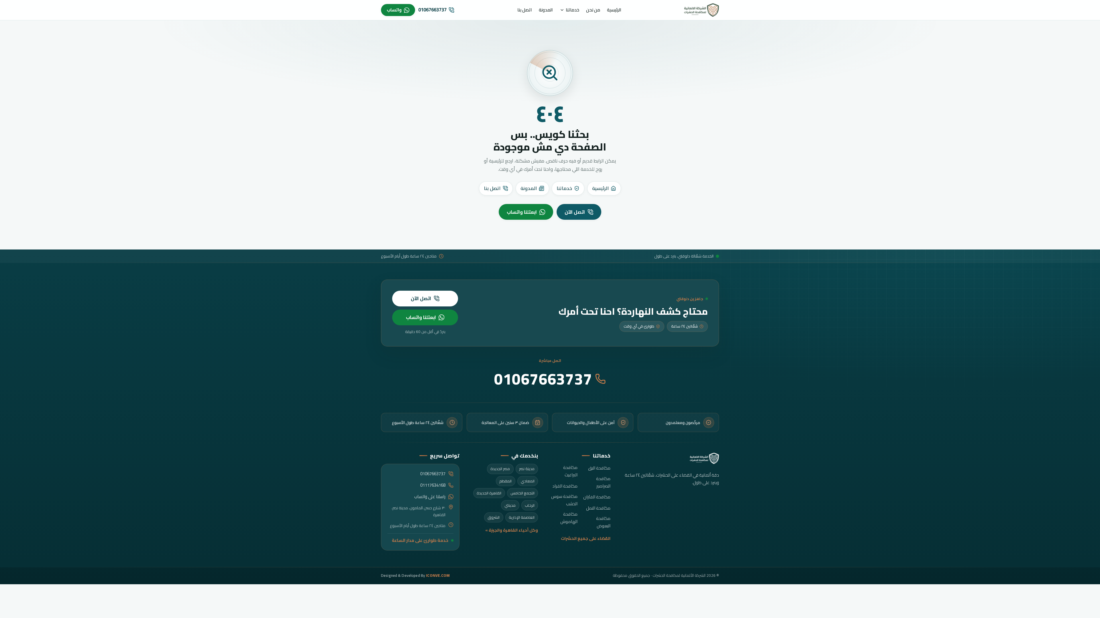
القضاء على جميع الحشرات (585, 538)
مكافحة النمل (598, 508)
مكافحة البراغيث (570, 471)
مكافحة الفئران (596, 497)
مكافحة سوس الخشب (564, 500)
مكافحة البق (599, 468)
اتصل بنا (524, 10)
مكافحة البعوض (603, 522)
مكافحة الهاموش (569, 517)
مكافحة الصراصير (603, 482)
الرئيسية (614, 10)
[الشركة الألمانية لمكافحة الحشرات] (701, 10)
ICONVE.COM (438, 575)
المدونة (546, 10)
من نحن (593, 10)
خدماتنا (572, 10)
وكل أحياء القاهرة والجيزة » (511, 530)
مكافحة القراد (565, 486)
